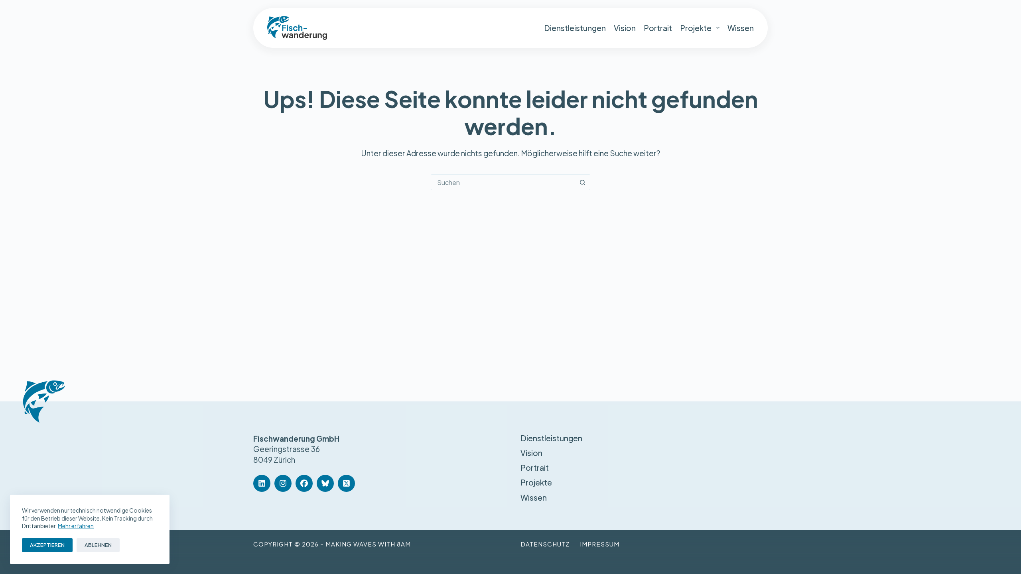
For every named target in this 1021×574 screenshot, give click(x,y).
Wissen (740, 28)
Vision (625, 28)
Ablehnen (98, 545)
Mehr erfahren (76, 525)
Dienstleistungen (575, 28)
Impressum (599, 544)
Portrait (658, 28)
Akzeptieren (47, 545)
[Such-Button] (582, 182)
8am (404, 544)
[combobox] (503, 182)
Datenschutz (545, 544)
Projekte (696, 28)
